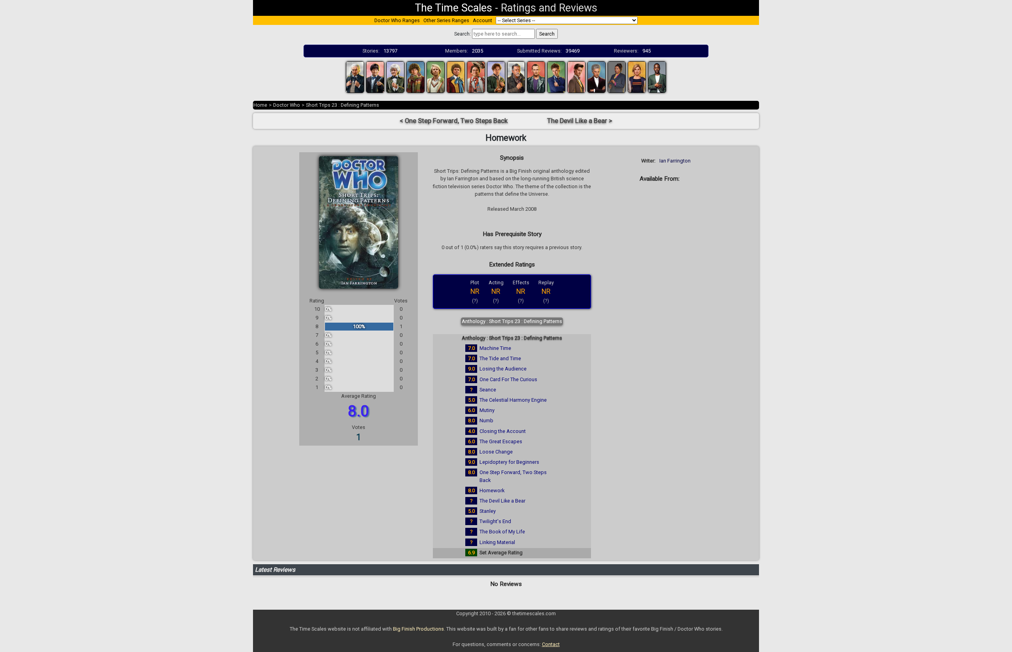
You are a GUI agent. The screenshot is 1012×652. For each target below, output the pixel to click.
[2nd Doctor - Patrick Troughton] (375, 76)
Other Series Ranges (446, 20)
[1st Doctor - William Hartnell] (355, 76)
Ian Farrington (675, 161)
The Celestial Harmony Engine (513, 400)
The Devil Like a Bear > (579, 121)
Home (260, 105)
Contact (551, 644)
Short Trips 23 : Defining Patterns (342, 105)
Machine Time (495, 348)
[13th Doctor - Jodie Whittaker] (637, 76)
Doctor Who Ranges (397, 20)
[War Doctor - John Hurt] (516, 76)
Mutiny (487, 410)
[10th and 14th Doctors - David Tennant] (556, 76)
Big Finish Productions (418, 629)
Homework (492, 490)
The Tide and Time (500, 358)
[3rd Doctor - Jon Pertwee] (395, 76)
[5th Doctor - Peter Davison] (436, 76)
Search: (462, 34)
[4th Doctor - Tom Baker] (415, 76)
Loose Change (496, 452)
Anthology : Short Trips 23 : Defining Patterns (512, 321)
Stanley (488, 511)
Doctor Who (286, 105)
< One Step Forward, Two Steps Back (454, 121)
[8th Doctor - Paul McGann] (496, 76)
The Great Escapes (501, 441)
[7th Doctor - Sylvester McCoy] (476, 76)
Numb (486, 420)
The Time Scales (453, 8)
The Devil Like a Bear (502, 501)
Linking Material (497, 542)
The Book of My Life (502, 532)
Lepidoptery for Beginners (509, 462)
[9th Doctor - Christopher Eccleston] (536, 76)
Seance (488, 390)
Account (482, 20)
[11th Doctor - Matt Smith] (576, 76)
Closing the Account (503, 431)
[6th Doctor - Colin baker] (456, 76)
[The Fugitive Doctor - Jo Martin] (617, 76)
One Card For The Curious (508, 379)
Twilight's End (495, 521)
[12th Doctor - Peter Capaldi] (596, 76)
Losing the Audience (503, 369)
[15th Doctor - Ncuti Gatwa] (657, 76)
